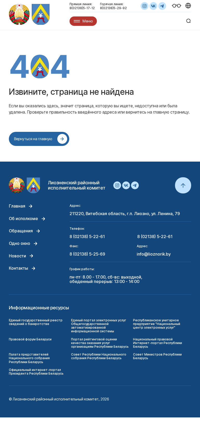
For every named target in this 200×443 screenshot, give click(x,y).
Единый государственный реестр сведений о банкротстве (36, 322)
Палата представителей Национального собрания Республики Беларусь (29, 358)
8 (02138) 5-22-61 (87, 236)
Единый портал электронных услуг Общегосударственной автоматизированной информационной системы (98, 325)
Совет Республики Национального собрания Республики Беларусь (98, 356)
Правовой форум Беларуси (30, 339)
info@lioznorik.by (154, 254)
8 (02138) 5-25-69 (87, 254)
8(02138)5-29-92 (113, 8)
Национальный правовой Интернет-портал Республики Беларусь (157, 343)
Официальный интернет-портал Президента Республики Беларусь (36, 371)
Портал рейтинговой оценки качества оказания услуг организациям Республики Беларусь (100, 343)
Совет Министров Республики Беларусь (157, 356)
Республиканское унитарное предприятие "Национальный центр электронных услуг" (156, 323)
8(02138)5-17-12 (82, 8)
